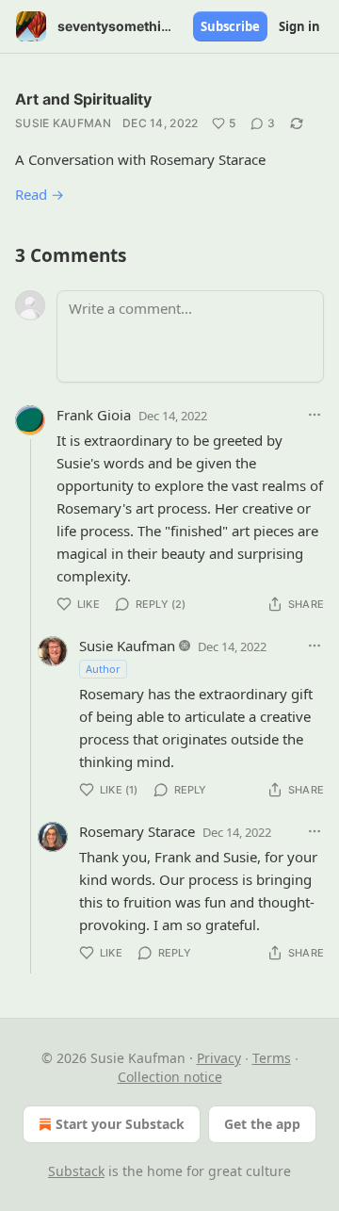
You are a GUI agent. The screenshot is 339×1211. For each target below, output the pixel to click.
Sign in (299, 26)
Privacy (219, 1058)
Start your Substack (120, 1124)
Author (103, 669)
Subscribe (230, 26)
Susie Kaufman (63, 123)
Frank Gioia (93, 414)
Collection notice (170, 1077)
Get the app (262, 1124)
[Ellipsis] (314, 415)
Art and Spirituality (83, 99)
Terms (271, 1058)
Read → (39, 194)
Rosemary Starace (137, 831)
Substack (76, 1171)
